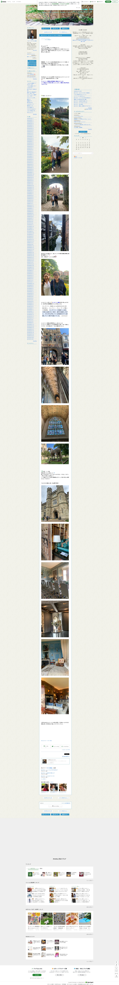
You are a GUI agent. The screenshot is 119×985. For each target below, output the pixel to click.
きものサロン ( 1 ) (30, 104)
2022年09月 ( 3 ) (30, 136)
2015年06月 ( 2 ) (30, 270)
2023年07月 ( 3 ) (30, 123)
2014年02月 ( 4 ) (30, 294)
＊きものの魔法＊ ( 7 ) (31, 86)
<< (80, 137)
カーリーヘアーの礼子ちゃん (79, 96)
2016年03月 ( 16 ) (30, 255)
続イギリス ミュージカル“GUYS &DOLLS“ (49, 769)
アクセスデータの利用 (72, 984)
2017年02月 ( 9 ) (30, 237)
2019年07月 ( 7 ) (30, 190)
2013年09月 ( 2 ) (30, 303)
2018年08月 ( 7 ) (30, 208)
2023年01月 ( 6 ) (30, 130)
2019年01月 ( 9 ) (30, 200)
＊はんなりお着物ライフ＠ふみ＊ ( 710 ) (31, 84)
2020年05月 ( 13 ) (30, 174)
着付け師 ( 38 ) (30, 102)
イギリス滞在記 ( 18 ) (31, 110)
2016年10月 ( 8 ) (30, 244)
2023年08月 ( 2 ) (30, 121)
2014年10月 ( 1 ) (30, 281)
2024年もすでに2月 (77, 91)
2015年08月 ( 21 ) (30, 267)
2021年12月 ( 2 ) (30, 149)
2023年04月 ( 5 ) (30, 128)
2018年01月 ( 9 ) (30, 219)
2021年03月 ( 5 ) (30, 159)
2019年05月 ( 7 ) (30, 193)
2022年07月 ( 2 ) (30, 138)
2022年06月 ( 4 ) (30, 139)
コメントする (56, 806)
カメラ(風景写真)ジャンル (33, 868)
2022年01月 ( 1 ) (30, 148)
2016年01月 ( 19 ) (30, 259)
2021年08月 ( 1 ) (30, 154)
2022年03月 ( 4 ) (30, 144)
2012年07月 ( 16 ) (30, 326)
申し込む (82, 974)
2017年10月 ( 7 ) (30, 224)
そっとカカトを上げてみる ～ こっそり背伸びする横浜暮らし (32, 76)
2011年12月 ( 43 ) (30, 337)
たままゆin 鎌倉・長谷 (84, 9)
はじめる (37, 974)
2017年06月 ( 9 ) (30, 231)
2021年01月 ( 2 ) (30, 162)
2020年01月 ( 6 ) (30, 180)
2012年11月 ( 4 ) (30, 319)
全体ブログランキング (31, 54)
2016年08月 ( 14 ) (30, 247)
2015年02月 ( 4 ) (30, 277)
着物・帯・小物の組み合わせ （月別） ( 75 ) (31, 93)
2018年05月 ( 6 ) (30, 213)
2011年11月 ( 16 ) (30, 339)
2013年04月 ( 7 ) (30, 311)
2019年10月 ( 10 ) (30, 185)
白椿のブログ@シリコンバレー (79, 121)
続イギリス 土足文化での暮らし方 (47, 772)
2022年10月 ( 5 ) (30, 134)
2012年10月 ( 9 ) (30, 321)
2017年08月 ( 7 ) (30, 228)
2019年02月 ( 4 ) (30, 198)
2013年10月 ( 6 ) (30, 301)
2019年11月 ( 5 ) (30, 183)
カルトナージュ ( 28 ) (31, 97)
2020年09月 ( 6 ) (30, 169)
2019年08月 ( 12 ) (30, 188)
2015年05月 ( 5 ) (30, 272)
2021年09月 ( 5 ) (30, 152)
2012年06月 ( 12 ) (30, 327)
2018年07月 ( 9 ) (30, 210)
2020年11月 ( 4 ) (30, 165)
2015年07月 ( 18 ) (30, 268)
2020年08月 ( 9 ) (30, 170)
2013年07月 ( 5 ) (30, 306)
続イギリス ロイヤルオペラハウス (47, 775)
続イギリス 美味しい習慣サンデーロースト (82, 105)
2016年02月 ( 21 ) (30, 257)
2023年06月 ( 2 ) (30, 125)
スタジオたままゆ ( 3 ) (31, 109)
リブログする (65, 746)
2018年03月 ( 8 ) (30, 216)
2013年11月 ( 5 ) (30, 299)
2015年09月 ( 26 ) (30, 265)
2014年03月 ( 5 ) (30, 293)
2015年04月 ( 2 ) (30, 273)
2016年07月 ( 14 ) (30, 249)
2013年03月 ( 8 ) (30, 312)
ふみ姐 (32, 39)
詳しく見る (59, 974)
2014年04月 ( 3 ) (30, 291)
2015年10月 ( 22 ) (30, 263)
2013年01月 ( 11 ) (30, 316)
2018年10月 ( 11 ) (30, 205)
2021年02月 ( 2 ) (30, 161)
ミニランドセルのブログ (78, 116)
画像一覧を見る (89, 109)
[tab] (33, 868)
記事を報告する (66, 756)
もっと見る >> (51, 782)
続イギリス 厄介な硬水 (78, 104)
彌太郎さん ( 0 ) (30, 105)
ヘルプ (92, 984)
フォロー (51, 762)
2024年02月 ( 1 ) (30, 118)
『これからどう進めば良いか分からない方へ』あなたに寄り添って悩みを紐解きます (83, 124)
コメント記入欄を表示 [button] (66, 803)
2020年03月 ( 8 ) (30, 177)
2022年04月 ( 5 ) (30, 143)
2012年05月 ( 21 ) (30, 329)
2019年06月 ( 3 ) (30, 192)
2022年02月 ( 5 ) (30, 146)
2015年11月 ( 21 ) (30, 262)
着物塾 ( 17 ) (29, 100)
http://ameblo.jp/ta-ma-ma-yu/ (84, 39)
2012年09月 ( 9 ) (30, 322)
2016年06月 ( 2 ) (30, 250)
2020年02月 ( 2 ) (30, 179)
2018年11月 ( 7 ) (30, 203)
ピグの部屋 (34, 40)
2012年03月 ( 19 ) (30, 332)
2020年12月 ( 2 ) (30, 164)
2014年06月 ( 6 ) (30, 288)
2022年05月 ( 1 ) (30, 141)
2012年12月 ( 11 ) (30, 317)
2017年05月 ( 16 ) (30, 232)
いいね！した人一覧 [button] (65, 749)
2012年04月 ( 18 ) (30, 330)
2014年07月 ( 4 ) (30, 286)
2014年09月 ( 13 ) (30, 283)
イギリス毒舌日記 (31, 74)
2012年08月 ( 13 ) (30, 324)
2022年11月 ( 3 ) (30, 133)
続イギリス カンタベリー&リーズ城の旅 (51, 35)
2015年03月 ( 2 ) (30, 275)
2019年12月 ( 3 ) (30, 182)
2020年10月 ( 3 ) (30, 167)
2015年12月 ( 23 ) (30, 260)
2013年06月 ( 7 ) (30, 308)
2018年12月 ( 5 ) (30, 201)
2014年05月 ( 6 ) (30, 290)
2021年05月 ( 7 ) (30, 157)
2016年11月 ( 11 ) (30, 242)
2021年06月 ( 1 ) (30, 156)
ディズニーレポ (30, 886)
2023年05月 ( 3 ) (30, 126)
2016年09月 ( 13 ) (30, 245)
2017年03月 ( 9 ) (30, 236)
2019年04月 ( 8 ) (30, 195)
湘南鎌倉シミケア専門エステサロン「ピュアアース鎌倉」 (83, 119)
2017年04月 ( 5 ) (30, 234)
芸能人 (41, 868)
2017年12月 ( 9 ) (30, 221)
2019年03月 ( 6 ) (30, 197)
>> (85, 137)
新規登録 (108, 1)
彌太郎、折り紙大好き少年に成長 (80, 99)
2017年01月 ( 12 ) (30, 239)
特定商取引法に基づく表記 (84, 984)
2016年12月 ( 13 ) (30, 241)
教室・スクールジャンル (31, 56)
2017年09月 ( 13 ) (30, 226)
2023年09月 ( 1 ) (30, 120)
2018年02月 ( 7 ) (30, 218)
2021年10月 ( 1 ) (30, 151)
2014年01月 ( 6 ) (30, 296)
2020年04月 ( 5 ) (30, 175)
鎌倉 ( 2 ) (28, 99)
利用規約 (64, 984)
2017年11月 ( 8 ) (30, 223)
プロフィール (29, 40)
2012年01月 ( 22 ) (30, 335)
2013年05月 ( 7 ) (30, 309)
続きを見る (35, 50)
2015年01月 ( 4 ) (30, 278)
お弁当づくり (52, 886)
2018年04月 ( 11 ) (30, 214)
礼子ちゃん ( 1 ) (30, 112)
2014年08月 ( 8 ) (30, 285)
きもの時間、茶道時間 (78, 127)
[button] (116, 976)
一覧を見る (90, 107)
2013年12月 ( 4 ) (30, 298)
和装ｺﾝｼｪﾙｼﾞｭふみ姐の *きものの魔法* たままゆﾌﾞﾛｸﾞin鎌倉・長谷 (83, 41)
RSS (76, 156)
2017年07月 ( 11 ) (30, 229)
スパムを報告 (51, 984)
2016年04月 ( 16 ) (30, 254)
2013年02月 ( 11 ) (30, 314)
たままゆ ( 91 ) (30, 87)
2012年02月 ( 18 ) (30, 334)
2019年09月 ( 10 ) (30, 187)
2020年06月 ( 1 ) (30, 172)
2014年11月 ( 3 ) (30, 280)
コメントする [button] (56, 746)
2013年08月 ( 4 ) (30, 304)
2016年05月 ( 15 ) (30, 252)
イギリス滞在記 (47, 39)
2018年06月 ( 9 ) (30, 211)
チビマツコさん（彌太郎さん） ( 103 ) (31, 95)
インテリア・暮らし (75, 886)
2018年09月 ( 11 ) (30, 206)
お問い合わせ (58, 984)
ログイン (115, 1)
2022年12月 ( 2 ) (30, 131)
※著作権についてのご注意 (78, 157)
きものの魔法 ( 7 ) (30, 107)
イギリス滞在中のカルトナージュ (80, 94)
